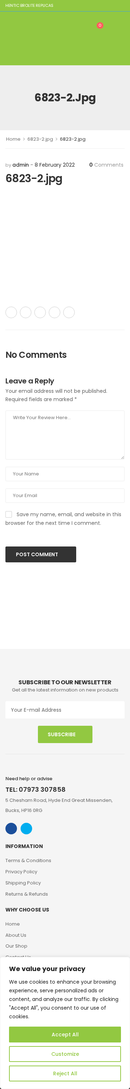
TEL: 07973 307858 (35, 789)
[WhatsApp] (54, 312)
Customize (65, 1054)
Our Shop (16, 946)
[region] (65, 1023)
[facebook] (11, 828)
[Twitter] (25, 312)
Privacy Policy (21, 871)
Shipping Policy (23, 882)
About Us (15, 935)
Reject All (65, 1073)
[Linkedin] (69, 312)
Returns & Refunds (26, 894)
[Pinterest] (40, 312)
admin (20, 164)
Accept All (65, 1034)
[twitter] (26, 828)
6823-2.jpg (40, 139)
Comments (106, 164)
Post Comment (37, 554)
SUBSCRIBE (61, 734)
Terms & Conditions (28, 860)
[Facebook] (11, 312)
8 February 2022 (55, 164)
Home (13, 139)
